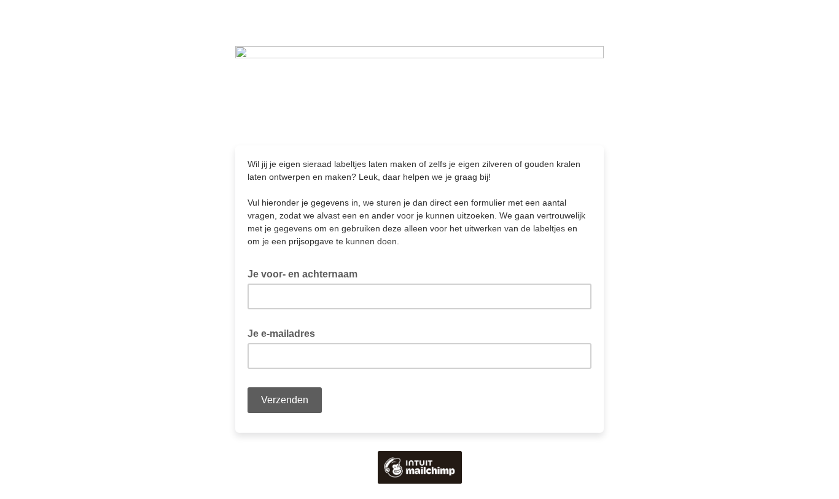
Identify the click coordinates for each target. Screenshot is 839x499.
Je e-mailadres (285, 332)
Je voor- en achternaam (306, 273)
